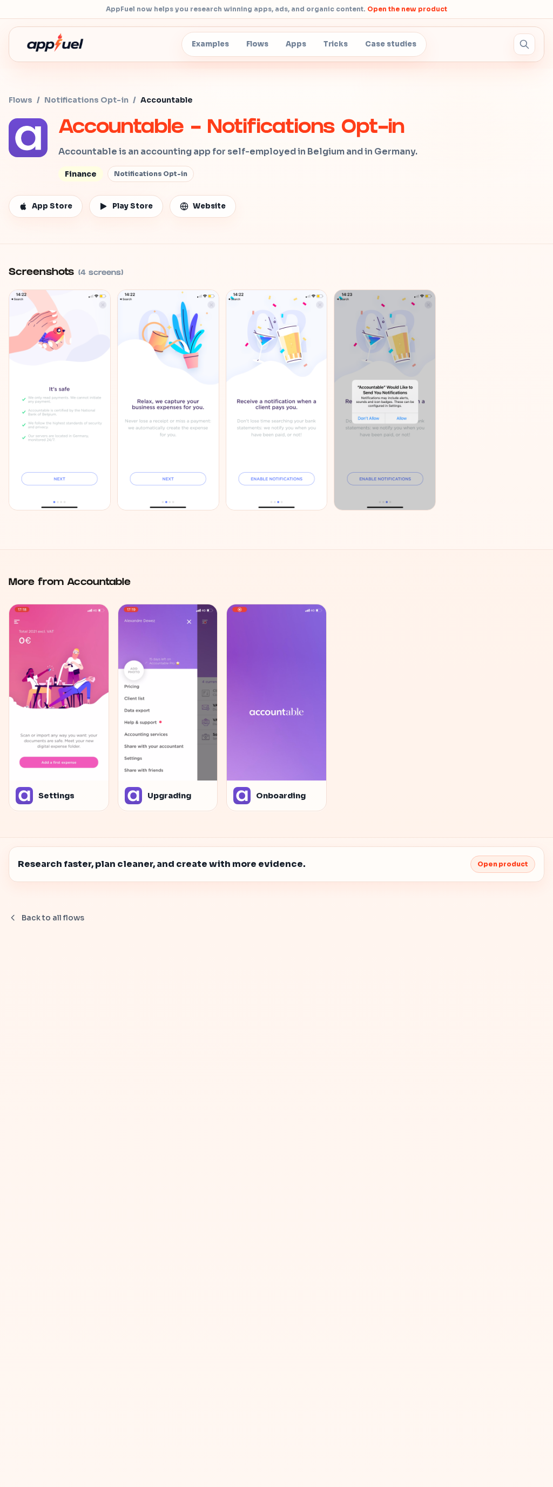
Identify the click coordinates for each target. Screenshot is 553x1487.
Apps (296, 44)
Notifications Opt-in (86, 100)
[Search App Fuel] (524, 44)
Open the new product (407, 9)
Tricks (335, 44)
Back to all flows (53, 918)
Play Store (132, 206)
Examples (210, 44)
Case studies (390, 44)
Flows (257, 44)
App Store (52, 206)
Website (209, 206)
